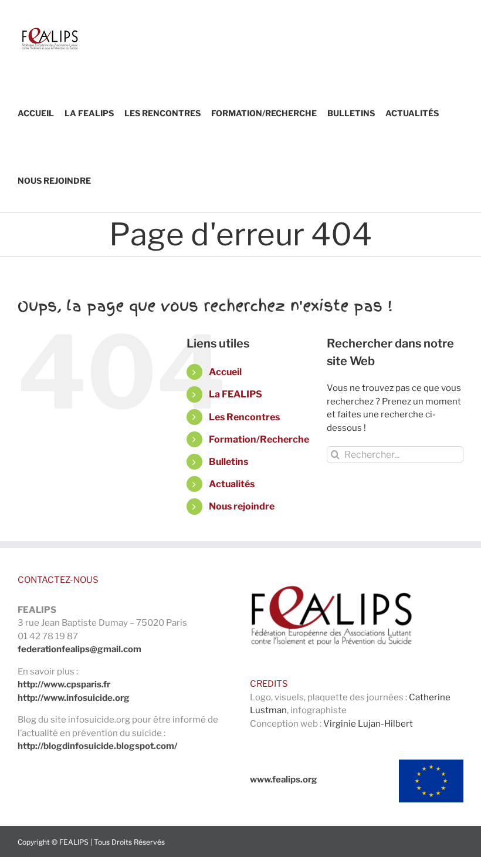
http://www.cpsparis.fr (64, 684)
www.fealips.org (283, 779)
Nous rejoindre (242, 506)
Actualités (232, 484)
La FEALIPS (235, 394)
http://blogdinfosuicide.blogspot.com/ (97, 746)
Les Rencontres (244, 417)
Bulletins (228, 461)
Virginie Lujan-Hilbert (368, 723)
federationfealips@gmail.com (79, 649)
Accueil (225, 371)
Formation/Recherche (259, 439)
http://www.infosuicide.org (74, 698)
